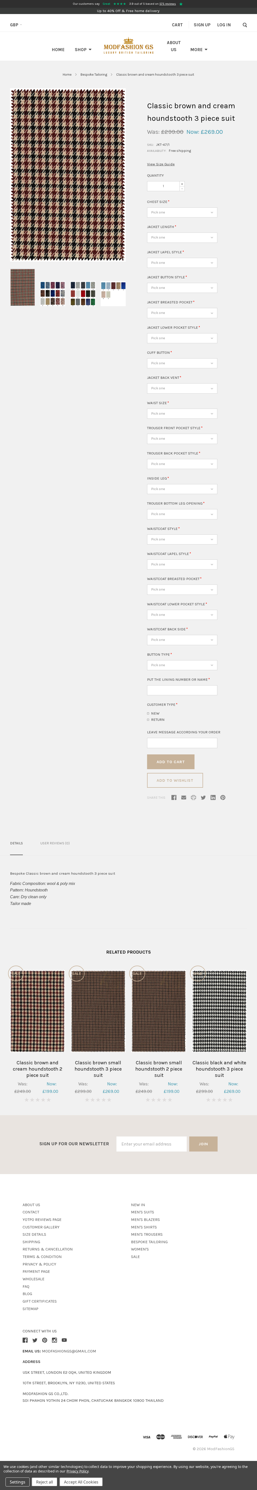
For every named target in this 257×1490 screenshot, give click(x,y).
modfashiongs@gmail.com (69, 1351)
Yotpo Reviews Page (42, 1219)
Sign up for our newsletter (74, 1144)
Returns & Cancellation (48, 1249)
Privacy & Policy (39, 1264)
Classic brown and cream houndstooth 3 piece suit (155, 74)
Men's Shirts (144, 1227)
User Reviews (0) (55, 843)
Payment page (36, 1271)
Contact (31, 1212)
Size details (34, 1234)
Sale (135, 1256)
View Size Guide (161, 164)
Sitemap (30, 1308)
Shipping (31, 1241)
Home (58, 49)
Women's (140, 1249)
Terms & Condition (42, 1256)
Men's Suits (142, 1212)
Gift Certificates (40, 1301)
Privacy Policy (77, 1471)
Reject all (44, 1482)
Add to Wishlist (175, 780)
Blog (27, 1293)
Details (16, 843)
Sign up (202, 24)
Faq (26, 1286)
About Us (31, 1204)
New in (138, 1204)
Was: (153, 131)
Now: (192, 131)
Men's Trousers (147, 1234)
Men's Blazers (145, 1219)
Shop (81, 49)
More (196, 49)
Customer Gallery (41, 1227)
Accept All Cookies (81, 1482)
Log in (224, 24)
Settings (17, 1482)
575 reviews (167, 4)
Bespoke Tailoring (94, 74)
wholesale (33, 1279)
